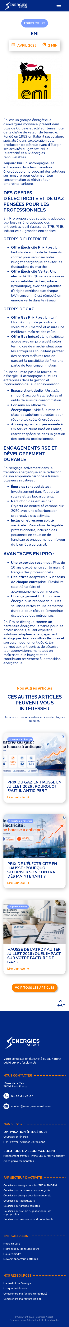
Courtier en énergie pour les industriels (27, 1195)
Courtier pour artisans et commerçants (26, 1190)
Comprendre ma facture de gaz (22, 1299)
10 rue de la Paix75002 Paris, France (15, 1085)
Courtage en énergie (16, 1137)
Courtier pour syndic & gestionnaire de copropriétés (27, 1213)
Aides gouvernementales (18, 1161)
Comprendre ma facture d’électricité (25, 1294)
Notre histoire (11, 1243)
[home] (16, 5)
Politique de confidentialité (24, 1320)
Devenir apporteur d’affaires (20, 1259)
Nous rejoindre (12, 1254)
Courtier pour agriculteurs (19, 1201)
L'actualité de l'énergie (17, 1283)
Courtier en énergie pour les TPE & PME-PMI (30, 1185)
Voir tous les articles (34, 987)
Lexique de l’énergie (15, 1288)
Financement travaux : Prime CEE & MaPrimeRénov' (34, 1156)
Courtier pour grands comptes (21, 1206)
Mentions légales (50, 1320)
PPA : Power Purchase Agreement (24, 1142)
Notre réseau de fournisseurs (21, 1249)
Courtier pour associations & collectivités (28, 1219)
